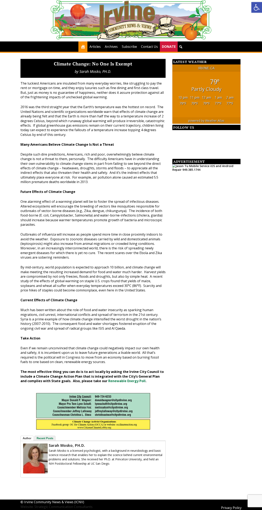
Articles (95, 46)
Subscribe (129, 46)
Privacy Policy (231, 507)
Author (27, 438)
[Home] (82, 46)
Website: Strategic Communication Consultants (56, 506)
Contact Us (149, 46)
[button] (256, 7)
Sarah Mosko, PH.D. (95, 71)
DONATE (169, 46)
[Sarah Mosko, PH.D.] (35, 472)
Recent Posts (45, 438)
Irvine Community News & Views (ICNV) (54, 502)
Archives (111, 46)
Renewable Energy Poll (127, 381)
